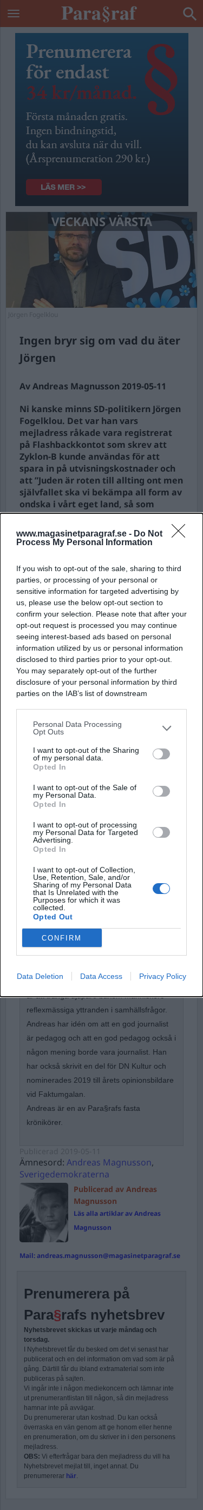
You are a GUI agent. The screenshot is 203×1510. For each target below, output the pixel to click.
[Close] (182, 534)
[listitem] (101, 728)
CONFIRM (62, 938)
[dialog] (101, 755)
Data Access (101, 976)
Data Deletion (40, 976)
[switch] (161, 754)
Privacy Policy (162, 976)
